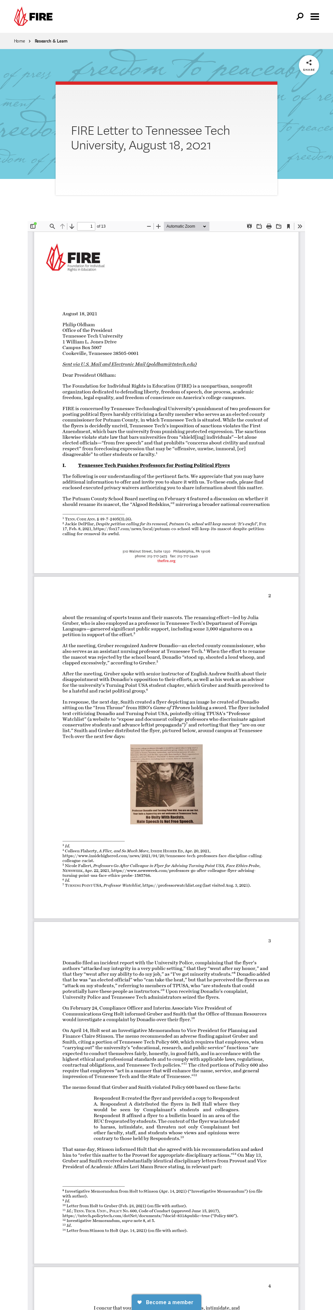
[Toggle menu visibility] (315, 16)
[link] (35, 16)
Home (19, 41)
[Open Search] (300, 16)
